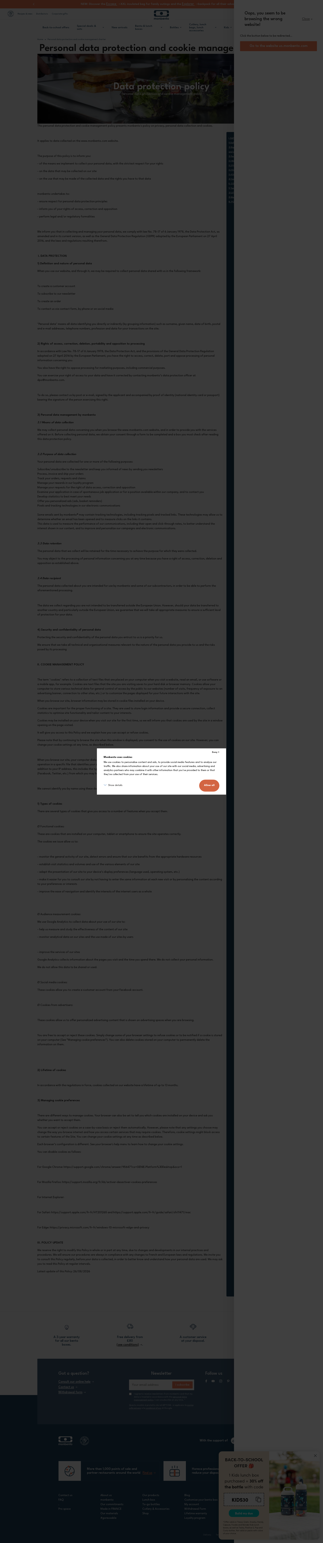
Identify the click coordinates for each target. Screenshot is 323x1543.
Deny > (215, 752)
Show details (115, 785)
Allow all (209, 785)
